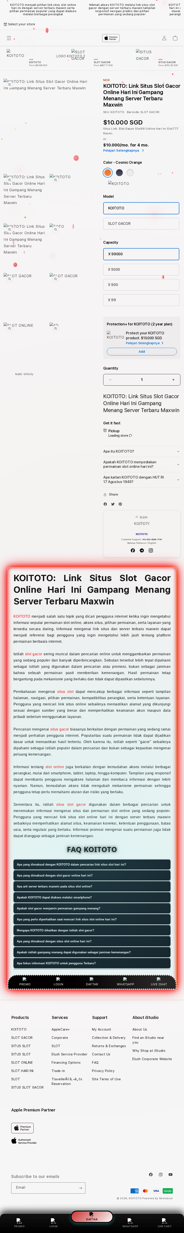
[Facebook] (106, 505)
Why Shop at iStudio (148, 1051)
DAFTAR (92, 1219)
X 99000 (115, 254)
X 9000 (114, 269)
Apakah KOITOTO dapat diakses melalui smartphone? (54, 897)
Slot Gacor (126, 128)
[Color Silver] (130, 172)
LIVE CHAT (165, 1226)
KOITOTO (116, 208)
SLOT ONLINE (22, 1062)
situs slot (65, 692)
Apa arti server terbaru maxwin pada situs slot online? (54, 886)
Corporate (60, 1038)
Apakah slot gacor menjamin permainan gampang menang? (58, 908)
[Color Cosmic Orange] (107, 172)
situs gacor (59, 729)
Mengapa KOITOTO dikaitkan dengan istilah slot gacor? (55, 930)
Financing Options (66, 1062)
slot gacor (33, 654)
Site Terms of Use (106, 1079)
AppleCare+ (61, 1029)
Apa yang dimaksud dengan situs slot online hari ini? (54, 941)
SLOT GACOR (119, 223)
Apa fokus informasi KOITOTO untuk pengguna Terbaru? (56, 963)
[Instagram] (151, 550)
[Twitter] (114, 505)
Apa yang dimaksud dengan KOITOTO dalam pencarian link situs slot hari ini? (71, 864)
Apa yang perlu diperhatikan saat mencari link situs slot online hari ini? (67, 919)
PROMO (19, 1226)
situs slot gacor (71, 804)
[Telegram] (142, 550)
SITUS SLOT (21, 1046)
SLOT (15, 1079)
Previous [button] (6, 9)
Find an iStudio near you (148, 1040)
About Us (139, 1029)
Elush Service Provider (69, 1054)
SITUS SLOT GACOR (27, 1087)
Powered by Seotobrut (157, 1198)
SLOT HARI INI (22, 1071)
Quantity (110, 368)
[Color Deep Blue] (119, 172)
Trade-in (58, 1071)
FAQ (95, 1062)
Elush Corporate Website (152, 1059)
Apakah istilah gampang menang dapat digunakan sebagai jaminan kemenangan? (74, 952)
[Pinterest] (121, 505)
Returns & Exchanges (109, 1046)
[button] (141, 451)
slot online (55, 767)
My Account (101, 1029)
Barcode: (133, 112)
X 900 (113, 285)
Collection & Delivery (109, 1038)
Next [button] (178, 9)
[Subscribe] (80, 1188)
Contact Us (101, 1054)
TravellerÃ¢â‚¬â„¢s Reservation (67, 1081)
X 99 (112, 300)
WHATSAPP (130, 1226)
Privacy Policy (103, 1071)
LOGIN (53, 1226)
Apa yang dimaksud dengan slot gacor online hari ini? (55, 875)
